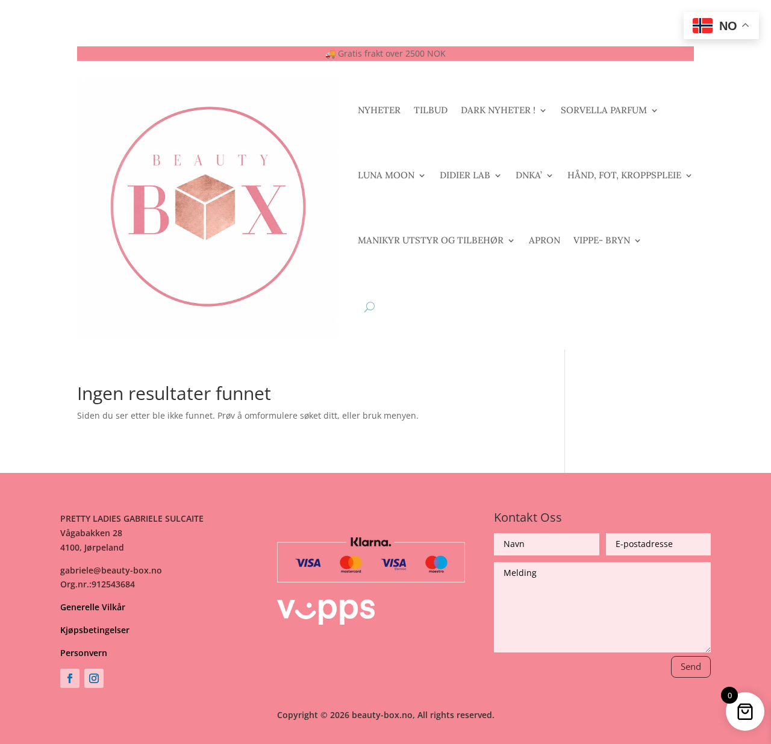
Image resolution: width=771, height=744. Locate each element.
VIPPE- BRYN (601, 240)
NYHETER (379, 110)
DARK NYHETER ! (498, 110)
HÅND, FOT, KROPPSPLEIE (624, 175)
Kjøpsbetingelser (95, 630)
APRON (544, 240)
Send (691, 666)
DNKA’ (529, 175)
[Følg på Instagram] (94, 678)
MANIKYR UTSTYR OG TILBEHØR (431, 240)
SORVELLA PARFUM (604, 110)
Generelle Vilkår (92, 607)
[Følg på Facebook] (70, 678)
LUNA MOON (386, 175)
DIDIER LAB (465, 175)
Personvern (83, 652)
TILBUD (431, 110)
